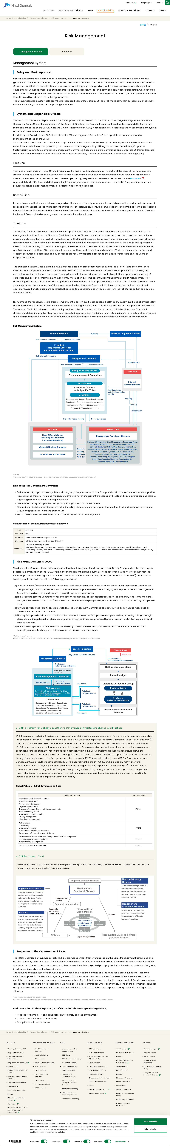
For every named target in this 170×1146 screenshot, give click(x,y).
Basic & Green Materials (44, 1063)
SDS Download (40, 1088)
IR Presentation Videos (125, 1053)
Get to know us (149, 1056)
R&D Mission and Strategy (72, 1059)
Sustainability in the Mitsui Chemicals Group (99, 1057)
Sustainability (105, 10)
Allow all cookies (151, 1121)
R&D (90, 10)
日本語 (143, 24)
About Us (48, 10)
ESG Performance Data (98, 1082)
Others (92, 1085)
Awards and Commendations (68, 1075)
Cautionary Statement (125, 1099)
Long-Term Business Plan (18, 1063)
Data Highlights (122, 1070)
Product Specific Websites (41, 1075)
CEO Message (94, 1049)
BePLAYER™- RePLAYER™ (98, 1089)
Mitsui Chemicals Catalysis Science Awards (69, 1082)
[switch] (66, 1141)
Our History (12, 1104)
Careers (150, 10)
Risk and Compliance (97, 1070)
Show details (120, 1141)
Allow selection (151, 1129)
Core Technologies (69, 1066)
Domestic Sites (13, 1066)
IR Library (120, 1074)
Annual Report (122, 1066)
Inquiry (159, 3)
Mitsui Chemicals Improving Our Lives (70, 1093)
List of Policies (13, 1086)
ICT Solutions (40, 1059)
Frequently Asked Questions (123, 1104)
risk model (136, 178)
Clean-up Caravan (96, 1093)
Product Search (41, 1070)
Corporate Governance (17, 1082)
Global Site (130, 3)
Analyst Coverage (123, 1089)
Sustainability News (97, 1053)
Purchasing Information (17, 1090)
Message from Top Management (69, 1050)
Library (10, 1094)
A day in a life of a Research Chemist (151, 1074)
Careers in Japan (151, 1049)
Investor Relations (129, 10)
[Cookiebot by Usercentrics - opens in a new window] (15, 1141)
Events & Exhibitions (42, 1084)
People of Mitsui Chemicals (150, 1061)
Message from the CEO (17, 1049)
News (162, 10)
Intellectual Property (70, 1089)
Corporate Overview (16, 1053)
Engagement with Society (99, 1078)
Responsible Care (96, 1074)
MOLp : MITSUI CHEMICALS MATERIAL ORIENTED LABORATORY (17, 1110)
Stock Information (123, 1082)
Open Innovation (68, 1070)
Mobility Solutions (42, 1055)
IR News (119, 1056)
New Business (40, 1066)
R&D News (66, 1055)
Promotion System (69, 1063)
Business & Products (71, 10)
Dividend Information (124, 1078)
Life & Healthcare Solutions (41, 1050)
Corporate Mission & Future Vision (16, 1057)
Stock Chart (121, 1085)
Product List (39, 1080)
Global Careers (150, 1053)
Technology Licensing (70, 1099)
